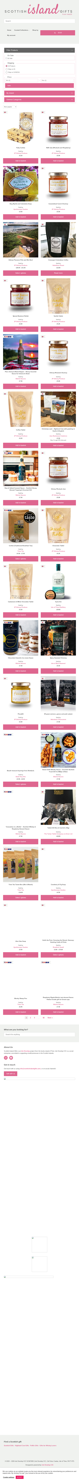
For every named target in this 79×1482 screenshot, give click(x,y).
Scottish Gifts (9, 1445)
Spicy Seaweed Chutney (58, 658)
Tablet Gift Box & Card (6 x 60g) (58, 828)
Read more (58, 273)
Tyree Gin (58, 602)
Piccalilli (21, 714)
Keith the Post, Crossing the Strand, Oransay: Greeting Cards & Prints (58, 941)
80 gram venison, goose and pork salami (58, 714)
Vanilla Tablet (58, 316)
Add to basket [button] (20, 161)
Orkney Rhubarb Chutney (58, 373)
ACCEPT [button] (19, 1477)
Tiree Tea (20, 551)
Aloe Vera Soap (20, 941)
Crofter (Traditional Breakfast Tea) (20, 545)
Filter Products (39, 50)
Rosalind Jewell (58, 947)
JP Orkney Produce (20, 153)
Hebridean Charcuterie (58, 719)
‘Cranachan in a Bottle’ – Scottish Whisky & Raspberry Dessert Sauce (21, 828)
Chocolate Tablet (58, 545)
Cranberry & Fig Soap (58, 884)
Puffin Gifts (34, 1445)
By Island (39, 93)
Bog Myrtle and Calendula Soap (21, 204)
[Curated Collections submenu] (28, 30)
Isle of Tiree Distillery (58, 607)
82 (44, 1018)
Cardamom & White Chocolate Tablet (20, 602)
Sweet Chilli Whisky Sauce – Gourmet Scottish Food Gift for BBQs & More (58, 770)
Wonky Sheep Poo (20, 998)
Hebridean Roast (58, 265)
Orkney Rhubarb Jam (58, 489)
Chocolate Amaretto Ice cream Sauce (20, 658)
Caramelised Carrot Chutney (58, 204)
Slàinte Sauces (21, 379)
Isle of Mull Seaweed (58, 663)
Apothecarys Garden (20, 209)
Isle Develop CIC (47, 1465)
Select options (20, 273)
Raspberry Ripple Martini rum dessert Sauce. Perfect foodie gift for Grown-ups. (58, 998)
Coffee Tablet (20, 430)
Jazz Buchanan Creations (58, 436)
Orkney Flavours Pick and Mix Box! (21, 260)
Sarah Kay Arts (21, 776)
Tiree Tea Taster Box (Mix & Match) (21, 884)
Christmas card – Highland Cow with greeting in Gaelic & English (58, 430)
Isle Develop (25, 1051)
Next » (50, 1018)
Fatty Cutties (20, 148)
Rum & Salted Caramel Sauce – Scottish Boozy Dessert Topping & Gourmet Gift (21, 489)
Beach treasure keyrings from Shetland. (20, 770)
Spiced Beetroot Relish (21, 316)
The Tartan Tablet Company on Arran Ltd (58, 834)
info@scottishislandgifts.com (30, 1068)
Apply (9, 85)
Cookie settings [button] (8, 1477)
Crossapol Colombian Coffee (58, 260)
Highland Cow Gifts (22, 1445)
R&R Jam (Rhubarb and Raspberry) (58, 148)
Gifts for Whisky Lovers (48, 1445)
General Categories (39, 100)
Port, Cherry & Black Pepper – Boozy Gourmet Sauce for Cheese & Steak (21, 373)
